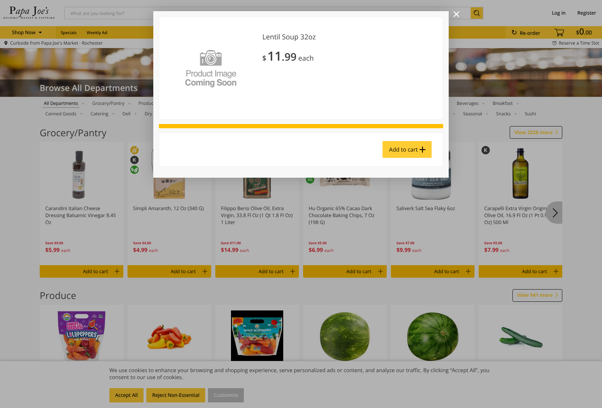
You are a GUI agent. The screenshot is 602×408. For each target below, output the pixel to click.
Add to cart (403, 149)
